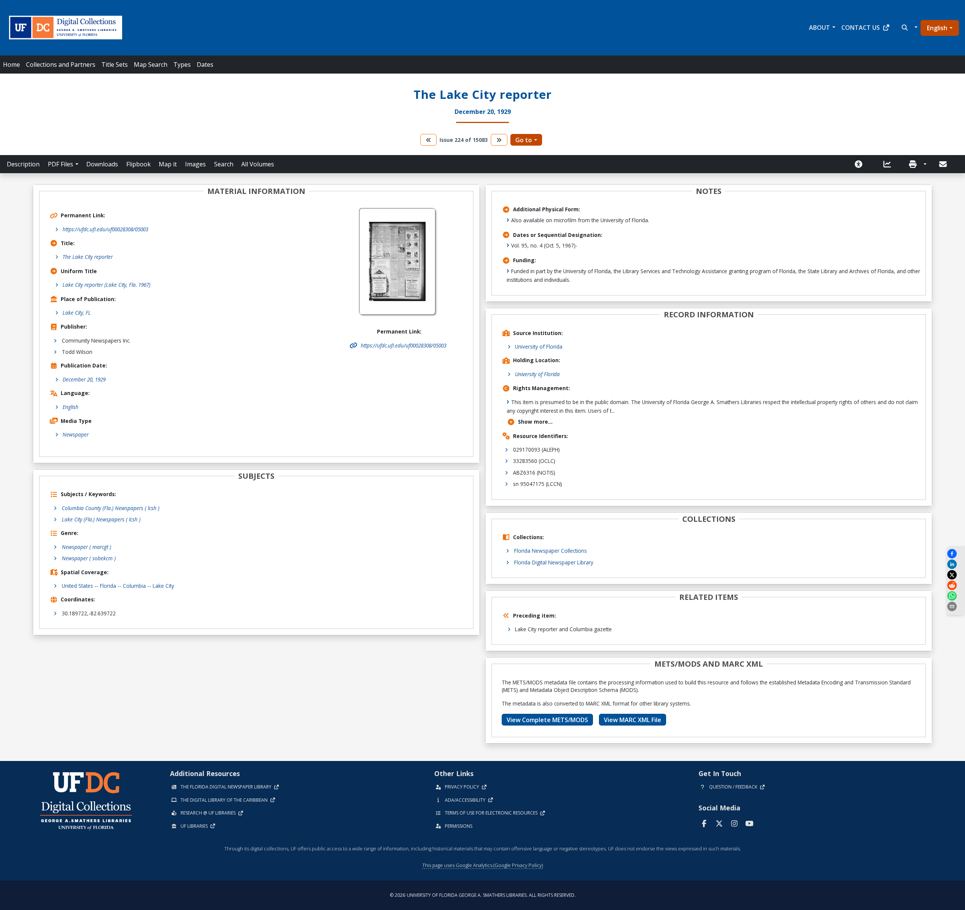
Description (23, 164)
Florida (108, 585)
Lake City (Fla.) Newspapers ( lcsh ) (101, 519)
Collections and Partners (60, 64)
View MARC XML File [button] (632, 720)
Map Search (150, 64)
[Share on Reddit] (955, 585)
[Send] (943, 164)
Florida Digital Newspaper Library (553, 562)
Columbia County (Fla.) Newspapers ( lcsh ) (110, 508)
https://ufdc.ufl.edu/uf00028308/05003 (105, 229)
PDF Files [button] (60, 164)
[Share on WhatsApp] (955, 596)
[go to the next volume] (499, 140)
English (937, 28)
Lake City (163, 585)
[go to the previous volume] (428, 140)
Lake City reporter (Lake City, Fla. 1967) (106, 284)
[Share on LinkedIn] (955, 564)
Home (11, 64)
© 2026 (483, 895)
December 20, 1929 (84, 379)
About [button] (819, 27)
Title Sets (114, 64)
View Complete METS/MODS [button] (547, 720)
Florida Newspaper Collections (550, 550)
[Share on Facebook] (955, 553)
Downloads (102, 164)
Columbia (134, 585)
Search (223, 164)
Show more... (535, 421)
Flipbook (138, 164)
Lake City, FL (77, 312)
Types (182, 64)
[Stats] (889, 164)
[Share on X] (955, 575)
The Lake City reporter (88, 256)
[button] (909, 27)
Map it (168, 164)
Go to (523, 140)
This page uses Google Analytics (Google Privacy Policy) (482, 865)
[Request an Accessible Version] (861, 164)
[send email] (955, 606)
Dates (205, 64)
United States (77, 585)
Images (195, 164)
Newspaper (76, 434)
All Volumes (257, 164)
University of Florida (538, 346)
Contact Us (860, 27)
